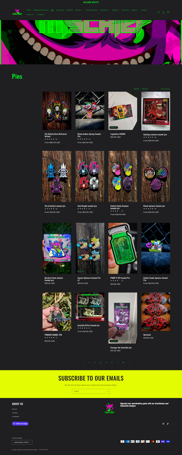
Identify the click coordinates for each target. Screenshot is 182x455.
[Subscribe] (107, 391)
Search (14, 409)
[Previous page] (83, 362)
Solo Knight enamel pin (87, 206)
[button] (79, 10)
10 (123, 362)
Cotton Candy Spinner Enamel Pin (155, 279)
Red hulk (147, 335)
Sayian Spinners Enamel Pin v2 (89, 279)
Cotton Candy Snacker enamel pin (119, 207)
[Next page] (129, 362)
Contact (15, 413)
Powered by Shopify (31, 449)
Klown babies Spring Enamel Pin (89, 135)
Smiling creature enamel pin (155, 134)
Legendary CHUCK (117, 134)
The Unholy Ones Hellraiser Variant (56, 135)
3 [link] (100, 362)
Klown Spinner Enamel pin (154, 206)
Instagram (15, 416)
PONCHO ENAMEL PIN (53, 335)
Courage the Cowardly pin (121, 347)
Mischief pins (21, 449)
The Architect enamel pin (55, 206)
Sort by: (136, 89)
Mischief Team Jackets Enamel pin (54, 279)
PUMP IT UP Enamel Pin (120, 278)
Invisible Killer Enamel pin (89, 325)
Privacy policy (43, 449)
